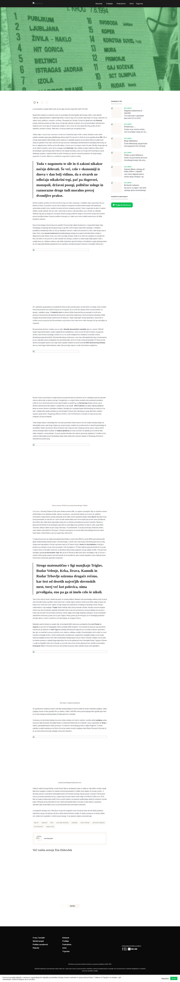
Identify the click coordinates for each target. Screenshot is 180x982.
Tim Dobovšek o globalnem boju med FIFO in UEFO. (134, 117)
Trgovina (139, 4)
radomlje (74, 822)
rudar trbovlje (85, 822)
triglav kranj (50, 826)
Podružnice (121, 4)
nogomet (44, 822)
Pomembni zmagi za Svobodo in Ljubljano (87, 887)
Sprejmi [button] (174, 978)
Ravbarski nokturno (131, 185)
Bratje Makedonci (131, 141)
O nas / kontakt (39, 938)
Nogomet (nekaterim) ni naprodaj (133, 112)
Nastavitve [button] (165, 978)
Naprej (72, 906)
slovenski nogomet (99, 822)
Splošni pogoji (38, 941)
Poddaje (109, 4)
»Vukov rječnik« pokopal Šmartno (157, 887)
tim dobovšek (38, 826)
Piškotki (36, 948)
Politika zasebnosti (40, 945)
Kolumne (99, 4)
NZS (52, 822)
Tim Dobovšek (48, 838)
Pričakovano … (130, 127)
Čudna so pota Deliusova (133, 155)
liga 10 (36, 822)
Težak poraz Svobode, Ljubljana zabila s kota (50, 887)
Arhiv (132, 4)
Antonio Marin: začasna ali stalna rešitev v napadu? (134, 170)
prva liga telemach (62, 822)
